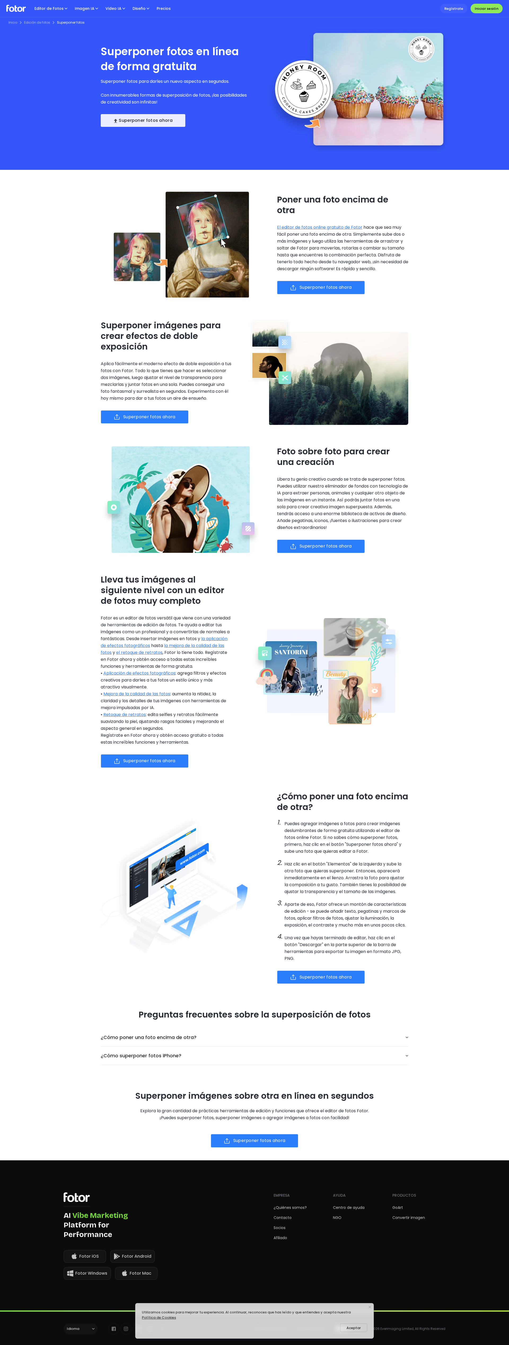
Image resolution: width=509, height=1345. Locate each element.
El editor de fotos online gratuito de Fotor (319, 227)
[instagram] (125, 1328)
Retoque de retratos (124, 715)
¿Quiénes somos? (290, 1207)
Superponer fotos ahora (146, 120)
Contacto (283, 1217)
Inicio (12, 22)
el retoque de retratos (139, 652)
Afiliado (280, 1237)
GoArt (397, 1207)
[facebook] (113, 1328)
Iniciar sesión (486, 8)
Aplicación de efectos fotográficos (139, 673)
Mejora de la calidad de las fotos (136, 694)
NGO (337, 1217)
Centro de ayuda (349, 1207)
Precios (164, 8)
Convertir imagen (408, 1217)
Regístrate (453, 8)
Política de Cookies (159, 1317)
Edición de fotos (37, 22)
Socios (280, 1227)
